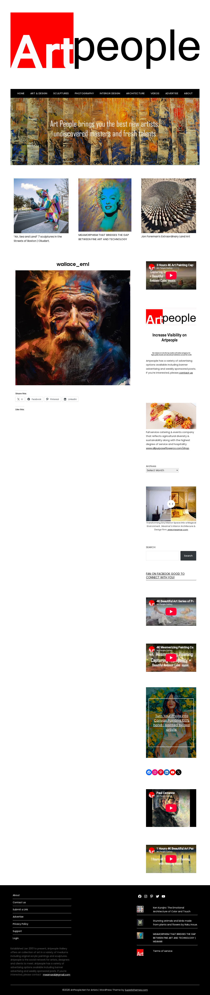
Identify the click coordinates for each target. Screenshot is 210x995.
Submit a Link (20, 909)
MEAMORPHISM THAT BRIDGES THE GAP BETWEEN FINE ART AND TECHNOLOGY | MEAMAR (174, 937)
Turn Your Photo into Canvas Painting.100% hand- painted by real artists (171, 723)
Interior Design (110, 93)
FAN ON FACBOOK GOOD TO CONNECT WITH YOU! (165, 575)
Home (20, 93)
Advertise (171, 93)
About (188, 93)
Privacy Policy (20, 924)
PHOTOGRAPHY (84, 93)
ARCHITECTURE (135, 93)
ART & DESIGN (38, 93)
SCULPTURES (61, 93)
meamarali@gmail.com (56, 974)
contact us (186, 372)
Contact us (19, 902)
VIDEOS (155, 93)
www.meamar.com (177, 529)
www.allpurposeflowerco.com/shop (167, 448)
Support (17, 931)
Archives (151, 466)
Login (16, 938)
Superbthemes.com (136, 990)
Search (150, 547)
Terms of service (162, 951)
